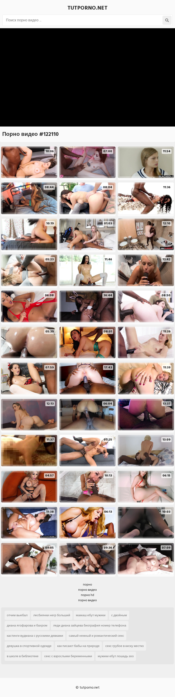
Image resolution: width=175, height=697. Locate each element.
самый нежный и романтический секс (96, 635)
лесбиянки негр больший (51, 615)
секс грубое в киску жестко (124, 646)
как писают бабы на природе (78, 646)
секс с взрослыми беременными (68, 656)
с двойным (119, 615)
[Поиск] (167, 20)
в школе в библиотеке (23, 656)
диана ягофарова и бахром (27, 625)
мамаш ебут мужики (91, 615)
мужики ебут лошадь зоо (116, 656)
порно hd (87, 595)
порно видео (87, 589)
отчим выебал (17, 615)
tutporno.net (87, 7)
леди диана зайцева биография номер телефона (89, 625)
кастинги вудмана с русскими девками (35, 635)
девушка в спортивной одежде (29, 646)
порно (87, 584)
